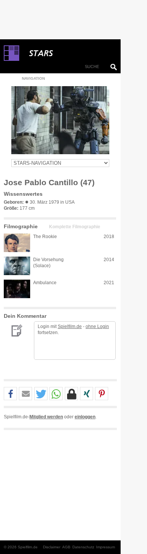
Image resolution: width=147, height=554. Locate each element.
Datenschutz (83, 547)
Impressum (105, 547)
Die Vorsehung (48, 259)
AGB (66, 547)
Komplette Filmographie (74, 226)
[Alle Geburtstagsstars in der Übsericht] (67, 53)
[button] (10, 394)
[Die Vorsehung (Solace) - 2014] (17, 266)
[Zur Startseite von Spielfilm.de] (11, 59)
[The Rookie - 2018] (17, 243)
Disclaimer (51, 547)
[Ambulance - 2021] (17, 289)
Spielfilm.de (70, 326)
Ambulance (45, 282)
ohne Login (97, 326)
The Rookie (45, 236)
